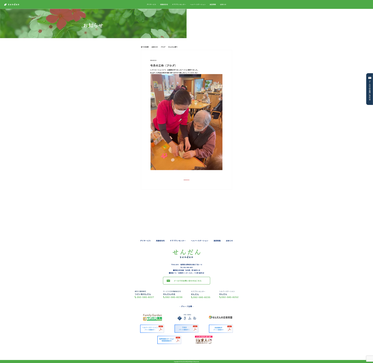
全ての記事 (145, 47)
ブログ (163, 47)
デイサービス (151, 4)
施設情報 (213, 4)
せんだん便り (173, 47)
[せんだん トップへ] (11, 4)
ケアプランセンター (179, 4)
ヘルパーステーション (198, 4)
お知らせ (223, 4)
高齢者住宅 (164, 4)
